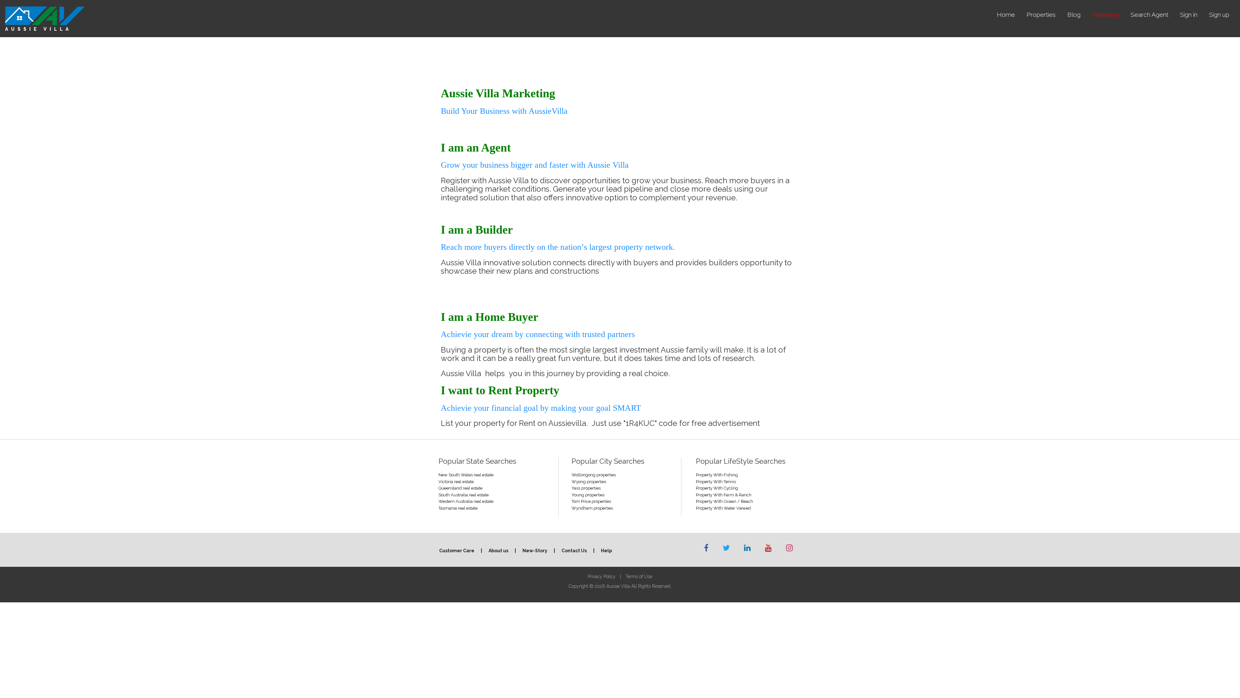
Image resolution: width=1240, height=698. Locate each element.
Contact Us (574, 550)
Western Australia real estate (466, 501)
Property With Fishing (717, 474)
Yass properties (586, 488)
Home (1006, 14)
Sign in (1188, 14)
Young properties (588, 494)
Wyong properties (589, 481)
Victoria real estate (456, 481)
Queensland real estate (460, 488)
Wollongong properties (594, 474)
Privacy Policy (601, 576)
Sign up (1219, 14)
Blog (1073, 14)
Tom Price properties (591, 501)
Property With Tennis (716, 481)
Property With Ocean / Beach (724, 501)
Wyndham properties (592, 508)
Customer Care (456, 550)
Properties (1041, 14)
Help (606, 550)
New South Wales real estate (466, 474)
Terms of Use (638, 576)
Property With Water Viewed (723, 508)
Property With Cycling (717, 488)
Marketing (1105, 14)
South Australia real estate (464, 494)
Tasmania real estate (458, 508)
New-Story (534, 550)
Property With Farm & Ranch (723, 494)
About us (498, 550)
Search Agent (1149, 14)
